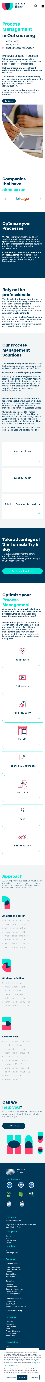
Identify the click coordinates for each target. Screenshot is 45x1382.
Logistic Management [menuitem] (13, 1291)
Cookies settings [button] (11, 1377)
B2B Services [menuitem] (10, 1335)
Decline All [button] (34, 1377)
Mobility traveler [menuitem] (11, 1333)
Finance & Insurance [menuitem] (13, 1331)
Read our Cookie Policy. (11, 1366)
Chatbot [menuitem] (9, 1271)
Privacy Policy (36, 1363)
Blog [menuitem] (7, 1250)
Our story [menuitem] (9, 1235)
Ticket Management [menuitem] (13, 1267)
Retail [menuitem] (8, 1328)
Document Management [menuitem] (14, 1289)
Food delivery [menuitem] (11, 1326)
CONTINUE (14, 1126)
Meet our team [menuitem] (11, 1240)
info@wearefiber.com (13, 1221)
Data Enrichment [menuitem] (12, 1286)
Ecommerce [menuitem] (10, 1324)
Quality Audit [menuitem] (10, 1303)
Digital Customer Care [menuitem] (13, 1269)
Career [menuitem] (8, 1242)
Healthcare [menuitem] (10, 1321)
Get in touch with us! (22, 571)
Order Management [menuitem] (13, 1293)
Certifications (13, 1179)
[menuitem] (22, 1263)
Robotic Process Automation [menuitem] (16, 1306)
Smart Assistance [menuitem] (12, 1276)
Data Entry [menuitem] (9, 1284)
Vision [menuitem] (8, 1238)
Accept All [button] (22, 1377)
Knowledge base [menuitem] (12, 1252)
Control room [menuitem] (10, 1301)
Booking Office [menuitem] (11, 1274)
